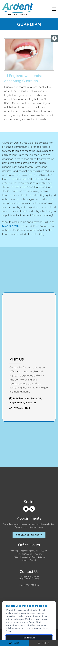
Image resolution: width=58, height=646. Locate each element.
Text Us (45, 643)
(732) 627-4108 (10, 226)
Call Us (16, 643)
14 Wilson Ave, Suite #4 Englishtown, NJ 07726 (29, 578)
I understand (29, 638)
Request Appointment (29, 535)
